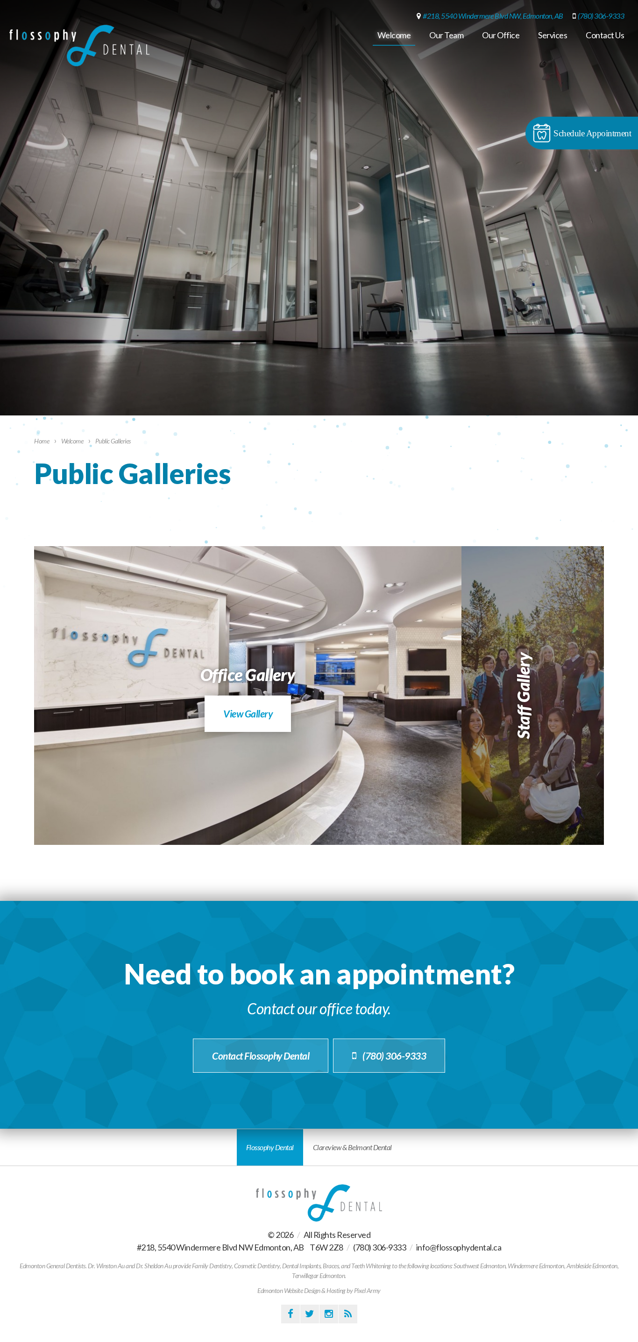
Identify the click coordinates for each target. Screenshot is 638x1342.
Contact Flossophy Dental (260, 1055)
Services (552, 35)
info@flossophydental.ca (459, 1247)
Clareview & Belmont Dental (352, 1147)
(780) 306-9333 (601, 15)
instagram (328, 1314)
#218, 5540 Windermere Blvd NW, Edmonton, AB (493, 15)
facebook (290, 1314)
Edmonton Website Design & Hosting (301, 1290)
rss (348, 1314)
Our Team (446, 35)
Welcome (394, 35)
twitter (309, 1314)
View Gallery (247, 713)
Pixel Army (367, 1290)
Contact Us (605, 35)
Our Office (500, 35)
